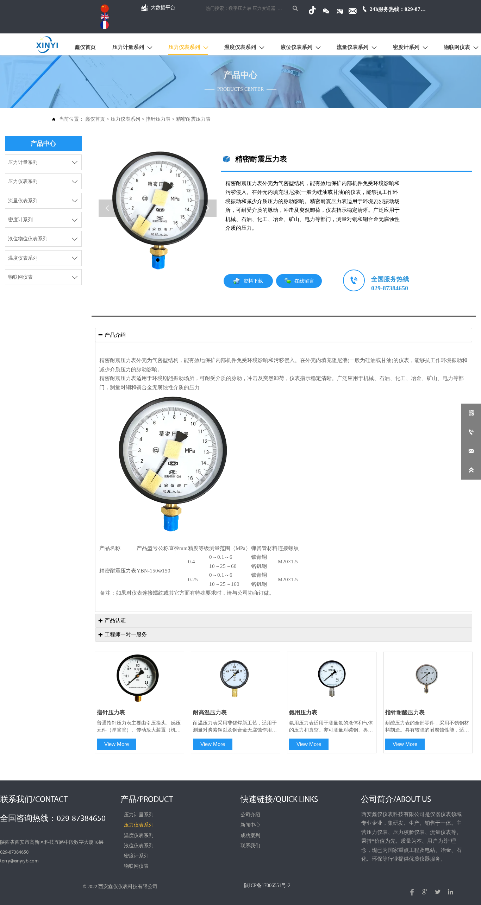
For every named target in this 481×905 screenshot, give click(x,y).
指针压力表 (158, 119)
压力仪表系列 (125, 119)
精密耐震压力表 (193, 119)
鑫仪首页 (95, 119)
